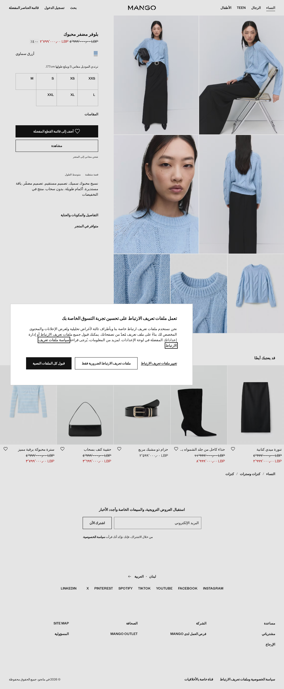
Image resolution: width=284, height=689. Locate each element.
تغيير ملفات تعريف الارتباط (159, 363)
